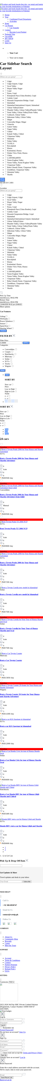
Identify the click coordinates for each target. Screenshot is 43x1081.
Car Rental (9, 26)
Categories (4, 345)
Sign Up (8, 43)
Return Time (4, 300)
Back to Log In (5, 1080)
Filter (7, 434)
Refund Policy (10, 969)
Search (3, 331)
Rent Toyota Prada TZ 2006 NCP (13, 529)
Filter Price (4, 340)
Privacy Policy (10, 967)
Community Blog (11, 939)
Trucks (7, 364)
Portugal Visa (10, 34)
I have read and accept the (22, 1053)
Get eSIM (8, 36)
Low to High (10, 389)
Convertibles (10, 349)
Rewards (8, 941)
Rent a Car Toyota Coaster (11, 660)
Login (7, 41)
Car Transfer (14, 28)
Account (8, 958)
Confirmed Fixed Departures (20, 19)
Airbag (2, 316)
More (2, 370)
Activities (13, 21)
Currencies (4, 982)
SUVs (7, 361)
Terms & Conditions (12, 960)
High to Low (10, 391)
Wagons (8, 366)
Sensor (2, 324)
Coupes (8, 352)
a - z (6, 396)
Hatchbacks (9, 354)
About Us (8, 937)
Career (7, 943)
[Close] (2, 1014)
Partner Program (11, 965)
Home (7, 15)
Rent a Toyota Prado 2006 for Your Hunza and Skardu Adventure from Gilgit (19, 496)
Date (6, 429)
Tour (6, 17)
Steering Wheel (6, 328)
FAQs (7, 971)
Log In (22, 1057)
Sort (7, 375)
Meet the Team (10, 946)
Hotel (7, 23)
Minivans (8, 357)
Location (3, 188)
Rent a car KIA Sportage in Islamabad (15, 726)
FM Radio (4, 319)
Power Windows (6, 321)
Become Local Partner (18, 32)
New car (8, 385)
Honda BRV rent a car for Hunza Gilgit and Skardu (21, 826)
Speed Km (4, 326)
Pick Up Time (5, 296)
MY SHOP (9, 39)
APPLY (26, 343)
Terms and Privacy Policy (32, 1053)
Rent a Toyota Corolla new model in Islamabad (19, 594)
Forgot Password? (7, 1030)
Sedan (7, 359)
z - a (6, 398)
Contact (8, 30)
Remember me (8, 1028)
